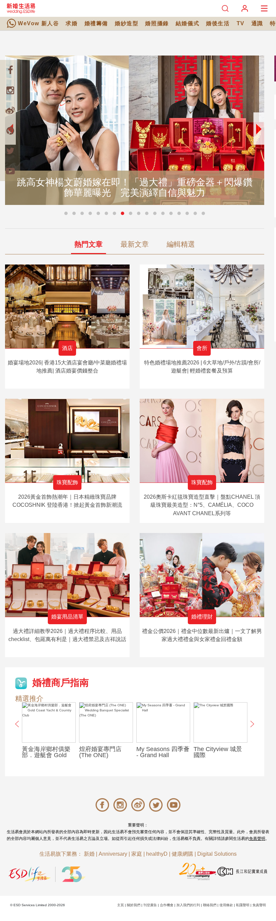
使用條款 (226, 905)
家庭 (136, 854)
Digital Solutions (217, 854)
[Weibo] (10, 110)
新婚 (89, 854)
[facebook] (10, 70)
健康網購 (182, 854)
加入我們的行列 (188, 905)
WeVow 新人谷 (38, 23)
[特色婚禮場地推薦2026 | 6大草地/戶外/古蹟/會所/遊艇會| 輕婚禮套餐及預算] (202, 306)
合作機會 (166, 905)
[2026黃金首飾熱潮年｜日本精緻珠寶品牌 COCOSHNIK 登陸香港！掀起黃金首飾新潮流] (67, 441)
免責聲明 (257, 838)
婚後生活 (218, 23)
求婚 (71, 23)
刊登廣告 (150, 905)
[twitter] (10, 151)
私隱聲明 (242, 905)
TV (241, 23)
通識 (257, 23)
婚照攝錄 (157, 23)
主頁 (120, 905)
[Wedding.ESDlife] (21, 8)
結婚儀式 (187, 23)
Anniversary (113, 854)
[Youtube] (10, 171)
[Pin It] (10, 130)
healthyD (157, 854)
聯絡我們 (209, 905)
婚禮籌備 (96, 23)
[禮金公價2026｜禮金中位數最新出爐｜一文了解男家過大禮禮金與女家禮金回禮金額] (202, 575)
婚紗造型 (126, 23)
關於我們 (133, 905)
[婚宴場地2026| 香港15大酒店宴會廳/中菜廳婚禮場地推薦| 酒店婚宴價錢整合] (67, 306)
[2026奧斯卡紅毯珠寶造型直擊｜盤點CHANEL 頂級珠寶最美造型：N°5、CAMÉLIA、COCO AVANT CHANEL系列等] (202, 441)
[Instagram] (10, 90)
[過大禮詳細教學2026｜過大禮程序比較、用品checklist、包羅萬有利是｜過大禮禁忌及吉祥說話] (67, 575)
